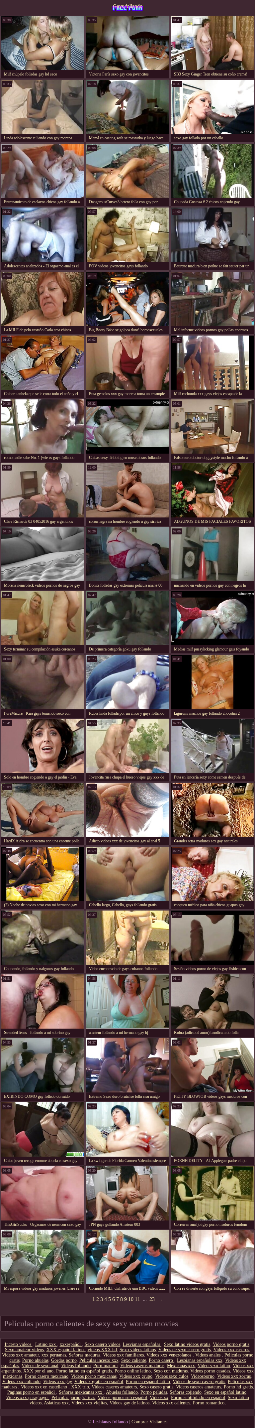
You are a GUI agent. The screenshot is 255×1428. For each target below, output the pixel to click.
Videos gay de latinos (129, 1402)
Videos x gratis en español (98, 1381)
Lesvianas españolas (142, 1344)
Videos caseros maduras (142, 1365)
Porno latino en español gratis (84, 1370)
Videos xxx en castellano (44, 1386)
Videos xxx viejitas (89, 1402)
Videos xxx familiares (123, 1355)
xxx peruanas (54, 1355)
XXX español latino (65, 1349)
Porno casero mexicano (46, 1376)
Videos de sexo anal (40, 1365)
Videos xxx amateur (20, 1355)
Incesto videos (19, 1344)
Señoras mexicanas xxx (81, 1392)
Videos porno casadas (210, 1370)
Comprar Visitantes (149, 1421)
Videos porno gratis (231, 1344)
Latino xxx (46, 1344)
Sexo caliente (133, 1360)
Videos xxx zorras (234, 1376)
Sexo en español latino (225, 1392)
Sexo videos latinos (138, 1349)
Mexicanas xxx (181, 1365)
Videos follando (76, 1365)
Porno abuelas (35, 1360)
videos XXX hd (102, 1349)
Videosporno (202, 1376)
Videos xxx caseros (231, 1349)
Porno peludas (153, 1392)
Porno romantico (208, 1402)
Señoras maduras (84, 1355)
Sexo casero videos (102, 1344)
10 (130, 1299)
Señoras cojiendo (186, 1392)
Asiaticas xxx (56, 1402)
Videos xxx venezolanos (169, 1355)
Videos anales (208, 1355)
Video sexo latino (214, 1365)
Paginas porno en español (31, 1392)
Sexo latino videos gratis (187, 1344)
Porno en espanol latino (148, 1381)
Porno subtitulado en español (198, 1397)
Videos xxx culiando (21, 1381)
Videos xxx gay (57, 1381)
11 (137, 1299)
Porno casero (161, 1360)
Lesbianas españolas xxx (199, 1360)
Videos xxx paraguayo (27, 1397)
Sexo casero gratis (156, 1386)
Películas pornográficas (73, 1397)
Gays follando (127, 6)
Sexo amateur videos (24, 1349)
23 (152, 1299)
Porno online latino (133, 1370)
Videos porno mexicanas (94, 1376)
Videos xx (159, 1397)
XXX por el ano (38, 1370)
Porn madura (105, 1365)
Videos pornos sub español (122, 1397)
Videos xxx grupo (135, 1376)
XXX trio (80, 1386)
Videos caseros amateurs (114, 1386)
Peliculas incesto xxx (99, 1360)
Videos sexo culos (171, 1376)
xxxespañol (71, 1344)
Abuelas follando (122, 1392)
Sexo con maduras (170, 1370)
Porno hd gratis (238, 1386)
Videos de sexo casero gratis (184, 1349)
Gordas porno (64, 1360)
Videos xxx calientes (171, 1402)
